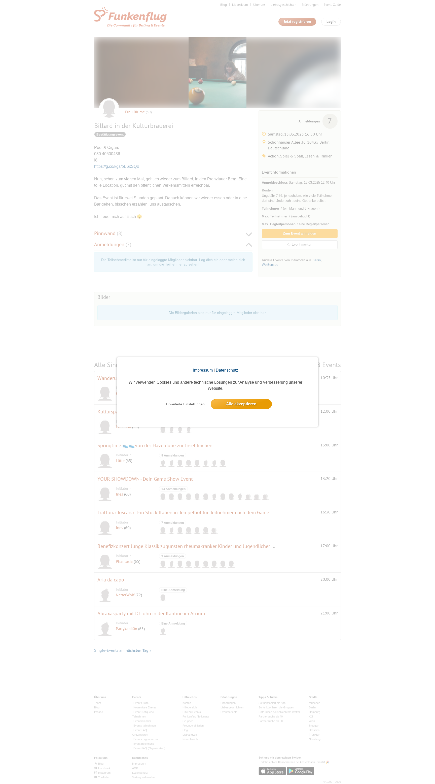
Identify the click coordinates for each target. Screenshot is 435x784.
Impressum (203, 370)
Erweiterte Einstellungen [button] (185, 404)
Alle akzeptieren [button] (241, 404)
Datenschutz (227, 370)
